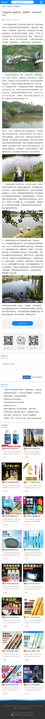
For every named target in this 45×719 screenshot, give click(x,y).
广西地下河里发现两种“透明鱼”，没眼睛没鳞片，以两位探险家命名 (23, 390)
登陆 (34, 377)
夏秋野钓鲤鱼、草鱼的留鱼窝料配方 (15, 396)
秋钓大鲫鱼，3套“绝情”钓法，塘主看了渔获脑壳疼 (20, 415)
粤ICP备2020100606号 (25, 712)
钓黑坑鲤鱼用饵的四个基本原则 (14, 402)
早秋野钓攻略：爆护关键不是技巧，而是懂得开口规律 (21, 412)
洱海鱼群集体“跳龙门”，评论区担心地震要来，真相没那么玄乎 (23, 393)
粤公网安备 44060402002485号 (23, 715)
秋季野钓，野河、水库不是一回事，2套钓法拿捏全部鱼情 (22, 418)
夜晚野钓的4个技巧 (10, 405)
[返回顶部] (41, 645)
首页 (3, 6)
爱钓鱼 (4, 2)
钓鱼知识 (10, 6)
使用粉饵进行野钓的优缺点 (12, 399)
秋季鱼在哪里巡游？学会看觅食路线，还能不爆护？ (20, 409)
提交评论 (27, 377)
